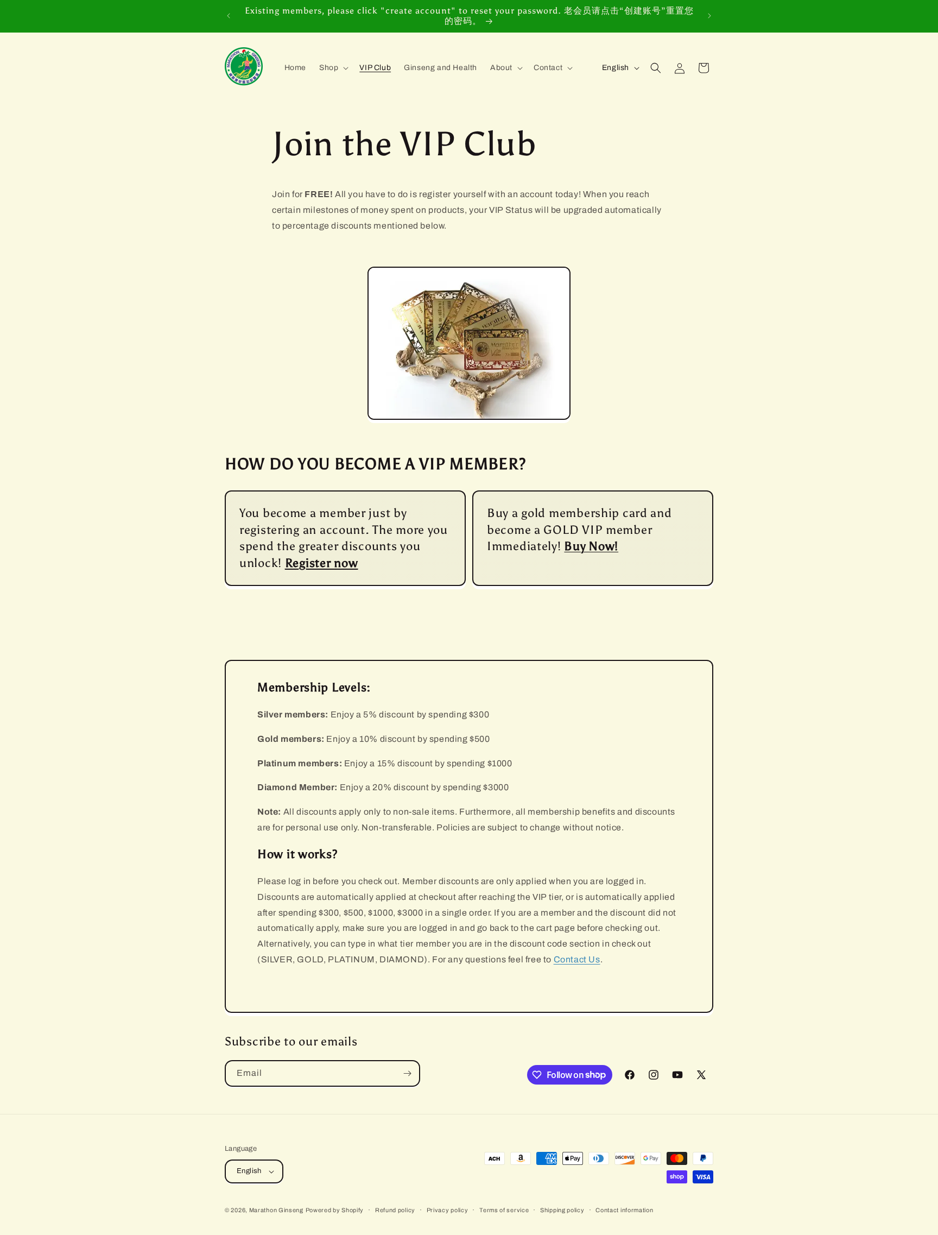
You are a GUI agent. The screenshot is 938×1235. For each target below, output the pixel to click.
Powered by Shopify (335, 1210)
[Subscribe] (407, 1073)
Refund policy (395, 1210)
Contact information (624, 1210)
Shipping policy (562, 1210)
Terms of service (504, 1210)
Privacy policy (447, 1210)
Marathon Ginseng (276, 1210)
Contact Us (577, 959)
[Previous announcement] (228, 15)
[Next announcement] (709, 15)
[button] (333, 67)
